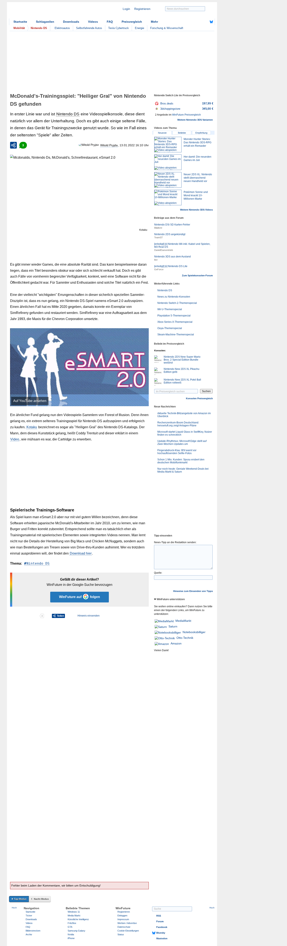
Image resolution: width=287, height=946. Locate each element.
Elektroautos (62, 28)
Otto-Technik (184, 637)
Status (120, 934)
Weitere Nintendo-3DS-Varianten (195, 120)
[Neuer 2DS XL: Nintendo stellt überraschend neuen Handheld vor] (167, 179)
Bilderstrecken (33, 930)
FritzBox (72, 923)
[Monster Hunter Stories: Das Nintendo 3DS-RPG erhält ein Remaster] (167, 144)
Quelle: (158, 572)
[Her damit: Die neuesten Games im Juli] (167, 162)
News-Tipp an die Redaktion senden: (175, 542)
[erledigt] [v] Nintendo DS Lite (170, 266)
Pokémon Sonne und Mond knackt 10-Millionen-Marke (196, 195)
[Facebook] (204, 22)
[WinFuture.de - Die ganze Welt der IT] (44, 11)
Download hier (81, 553)
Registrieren (142, 9)
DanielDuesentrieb (163, 250)
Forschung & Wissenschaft (166, 28)
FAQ (110, 21)
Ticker (29, 915)
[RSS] (198, 22)
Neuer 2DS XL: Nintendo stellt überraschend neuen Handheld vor (198, 178)
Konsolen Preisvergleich (199, 398)
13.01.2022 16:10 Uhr (134, 145)
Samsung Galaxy (76, 930)
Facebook (161, 927)
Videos (93, 21)
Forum (160, 921)
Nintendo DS (67, 114)
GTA (70, 927)
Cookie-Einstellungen (128, 930)
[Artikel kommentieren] (24, 616)
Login (126, 9)
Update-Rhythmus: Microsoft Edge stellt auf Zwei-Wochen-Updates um (182, 442)
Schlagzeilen (45, 21)
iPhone (71, 938)
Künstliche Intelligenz (78, 919)
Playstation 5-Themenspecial (174, 315)
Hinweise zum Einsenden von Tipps (193, 591)
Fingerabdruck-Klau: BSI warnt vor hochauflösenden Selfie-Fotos (176, 452)
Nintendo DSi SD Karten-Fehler (172, 224)
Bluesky (160, 933)
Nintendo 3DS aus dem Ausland (172, 256)
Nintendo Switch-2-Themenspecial (177, 303)
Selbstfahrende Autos (89, 28)
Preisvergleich (132, 21)
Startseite (20, 21)
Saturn (173, 626)
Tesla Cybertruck (118, 28)
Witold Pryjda (109, 145)
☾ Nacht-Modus (40, 899)
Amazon (176, 643)
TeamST (158, 237)
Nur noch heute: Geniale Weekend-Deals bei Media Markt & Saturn (183, 470)
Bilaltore (158, 228)
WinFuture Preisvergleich (186, 114)
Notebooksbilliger (194, 632)
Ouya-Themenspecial (169, 328)
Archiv (29, 934)
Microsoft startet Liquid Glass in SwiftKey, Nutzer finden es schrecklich (184, 433)
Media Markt (74, 915)
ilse (156, 259)
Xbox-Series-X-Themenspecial (174, 321)
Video (14, 439)
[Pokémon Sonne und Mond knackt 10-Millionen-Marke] (167, 197)
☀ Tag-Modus (18, 899)
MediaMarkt (183, 620)
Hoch (14, 907)
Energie (139, 28)
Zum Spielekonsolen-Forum (197, 275)
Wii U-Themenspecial (169, 309)
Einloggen (122, 915)
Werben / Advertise (127, 923)
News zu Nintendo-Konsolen (173, 296)
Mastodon (161, 938)
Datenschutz (123, 927)
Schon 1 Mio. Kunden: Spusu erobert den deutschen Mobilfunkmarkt (180, 461)
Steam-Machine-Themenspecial (175, 334)
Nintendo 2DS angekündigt (169, 234)
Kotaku (143, 229)
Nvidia (71, 934)
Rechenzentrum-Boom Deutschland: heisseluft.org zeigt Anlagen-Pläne (178, 424)
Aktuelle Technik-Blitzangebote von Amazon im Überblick (184, 415)
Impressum (123, 919)
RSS (158, 915)
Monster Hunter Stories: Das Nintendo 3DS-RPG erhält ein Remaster (197, 142)
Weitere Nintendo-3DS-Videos (196, 209)
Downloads (71, 21)
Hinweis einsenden (89, 615)
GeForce (158, 269)
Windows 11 (74, 911)
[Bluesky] (211, 22)
